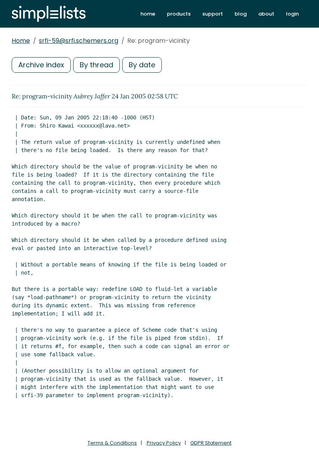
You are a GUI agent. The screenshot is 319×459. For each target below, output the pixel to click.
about (266, 14)
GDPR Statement (210, 443)
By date (142, 65)
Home (21, 40)
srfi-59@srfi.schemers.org (78, 40)
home (147, 14)
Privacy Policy (164, 443)
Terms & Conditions (112, 443)
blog (241, 14)
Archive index (41, 65)
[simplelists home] (49, 14)
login (292, 14)
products (179, 14)
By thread (96, 65)
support (212, 14)
